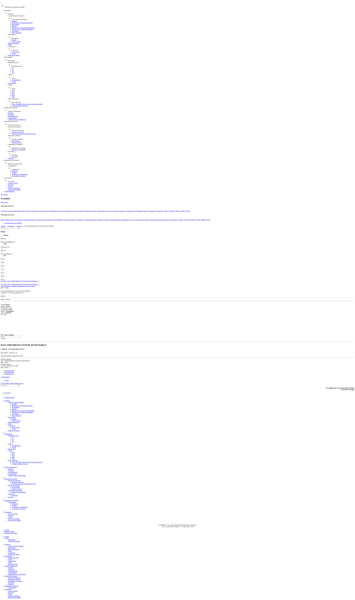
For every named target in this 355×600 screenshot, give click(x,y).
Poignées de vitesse (13, 55)
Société (6, 538)
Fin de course (16, 52)
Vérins (10, 85)
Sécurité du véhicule (14, 135)
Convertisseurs (12, 118)
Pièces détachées (17, 33)
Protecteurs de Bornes (14, 190)
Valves (10, 74)
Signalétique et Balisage (15, 144)
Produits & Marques (14, 541)
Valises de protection (18, 132)
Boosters (10, 113)
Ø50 (13, 97)
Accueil (3, 226)
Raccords (11, 185)
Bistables (14, 21)
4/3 (13, 69)
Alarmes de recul (17, 142)
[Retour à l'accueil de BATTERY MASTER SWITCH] (7, 393)
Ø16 (13, 90)
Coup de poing (16, 41)
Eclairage (11, 158)
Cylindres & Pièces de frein (20, 106)
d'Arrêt (14, 81)
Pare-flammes (16, 141)
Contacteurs (11, 46)
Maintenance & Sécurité (11, 160)
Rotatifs (14, 40)
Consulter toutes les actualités (13, 223)
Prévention (11, 151)
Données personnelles (10, 533)
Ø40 (13, 95)
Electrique (7, 10)
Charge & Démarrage (10, 107)
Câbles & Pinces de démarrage (17, 119)
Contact (6, 380)
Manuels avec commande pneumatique (23, 28)
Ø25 (13, 92)
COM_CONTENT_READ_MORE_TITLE (177, 211)
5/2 (13, 71)
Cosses (10, 186)
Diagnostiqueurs (13, 116)
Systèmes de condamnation (20, 174)
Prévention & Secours (10, 121)
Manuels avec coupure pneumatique (22, 29)
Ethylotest (15, 157)
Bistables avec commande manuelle (22, 23)
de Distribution (16, 80)
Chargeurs (11, 114)
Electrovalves (12, 83)
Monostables (15, 24)
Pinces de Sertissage (14, 188)
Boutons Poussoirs (13, 43)
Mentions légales (9, 531)
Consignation (12, 166)
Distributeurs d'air (13, 62)
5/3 (13, 73)
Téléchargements (9, 191)
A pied (14, 53)
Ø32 (13, 93)
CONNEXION (5, 377)
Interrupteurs (12, 34)
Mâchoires (15, 171)
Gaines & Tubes (13, 183)
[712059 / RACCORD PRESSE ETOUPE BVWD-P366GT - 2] (20, 284)
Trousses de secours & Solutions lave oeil (24, 134)
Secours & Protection (14, 127)
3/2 (13, 68)
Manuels (14, 26)
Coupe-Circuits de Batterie (16, 16)
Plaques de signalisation (19, 149)
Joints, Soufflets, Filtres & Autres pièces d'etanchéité (27, 104)
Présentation (11, 539)
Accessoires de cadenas (19, 176)
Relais (10, 45)
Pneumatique (8, 57)
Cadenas (14, 172)
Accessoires (15, 31)
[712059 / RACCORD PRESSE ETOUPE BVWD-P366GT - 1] (20, 281)
